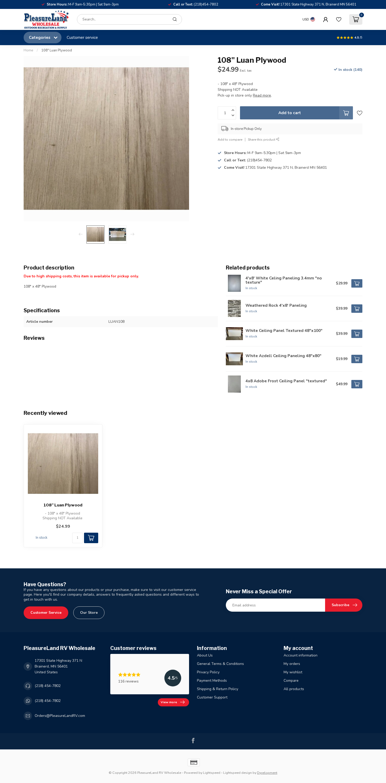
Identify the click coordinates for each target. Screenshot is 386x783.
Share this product (262, 139)
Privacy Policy (208, 672)
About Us (205, 655)
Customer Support (212, 697)
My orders (292, 663)
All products (294, 688)
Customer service (82, 37)
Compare (291, 680)
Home (28, 50)
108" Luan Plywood (56, 50)
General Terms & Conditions (220, 663)
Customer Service (45, 612)
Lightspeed (211, 772)
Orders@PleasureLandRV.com (60, 715)
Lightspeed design (237, 772)
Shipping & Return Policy (217, 688)
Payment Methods (212, 680)
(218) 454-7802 (48, 685)
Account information (300, 655)
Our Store (89, 612)
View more (169, 702)
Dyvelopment (267, 772)
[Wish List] (338, 19)
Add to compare (230, 139)
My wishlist (293, 672)
